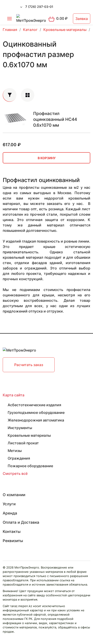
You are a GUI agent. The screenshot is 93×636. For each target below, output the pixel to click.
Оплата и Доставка (21, 522)
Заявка (81, 18)
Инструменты (20, 427)
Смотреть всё (15, 473)
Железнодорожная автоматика (36, 420)
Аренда (10, 513)
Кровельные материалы (29, 435)
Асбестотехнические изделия (34, 405)
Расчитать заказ (28, 364)
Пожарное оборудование (30, 466)
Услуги (9, 504)
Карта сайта (13, 395)
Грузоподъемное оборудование (36, 412)
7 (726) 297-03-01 (39, 7)
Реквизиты (13, 540)
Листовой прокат (23, 443)
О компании (14, 495)
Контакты (12, 531)
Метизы (15, 450)
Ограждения (19, 458)
